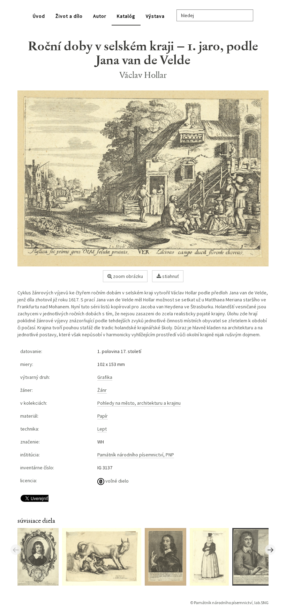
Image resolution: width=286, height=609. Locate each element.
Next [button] (270, 549)
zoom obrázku (127, 276)
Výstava (155, 16)
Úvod (39, 16)
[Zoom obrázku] (143, 178)
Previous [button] (15, 549)
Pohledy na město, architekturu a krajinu (139, 403)
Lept (102, 429)
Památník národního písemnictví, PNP (135, 455)
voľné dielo (116, 481)
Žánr (102, 390)
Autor (99, 16)
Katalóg (126, 16)
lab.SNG (261, 602)
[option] (39, 556)
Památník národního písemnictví (223, 602)
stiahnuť (170, 276)
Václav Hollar (143, 74)
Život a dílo (69, 16)
